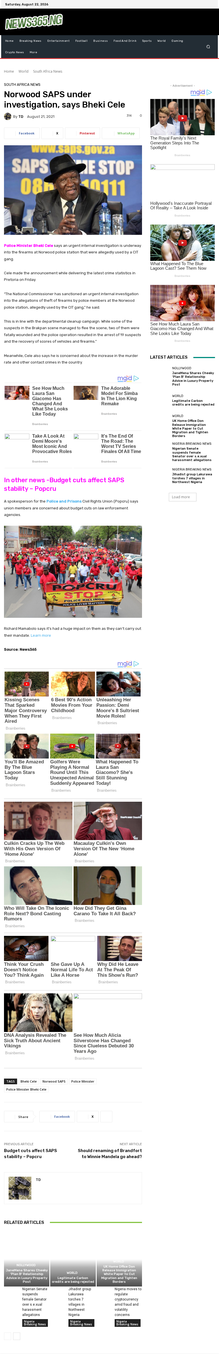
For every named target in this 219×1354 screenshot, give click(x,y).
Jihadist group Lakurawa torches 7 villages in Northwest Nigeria (192, 478)
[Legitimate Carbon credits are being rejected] (73, 1259)
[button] (208, 46)
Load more (181, 497)
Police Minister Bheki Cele (26, 1089)
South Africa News (47, 71)
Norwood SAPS (54, 1081)
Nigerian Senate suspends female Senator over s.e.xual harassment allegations (192, 454)
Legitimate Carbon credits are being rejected (73, 1280)
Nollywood (26, 1265)
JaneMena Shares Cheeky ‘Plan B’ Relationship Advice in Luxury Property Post (27, 1276)
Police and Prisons (64, 501)
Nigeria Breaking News (35, 1322)
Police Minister (82, 1081)
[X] (196, 4)
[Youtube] (210, 4)
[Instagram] (189, 4)
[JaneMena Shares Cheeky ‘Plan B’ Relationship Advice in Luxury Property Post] (26, 1259)
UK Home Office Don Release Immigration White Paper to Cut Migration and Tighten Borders (119, 1274)
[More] (106, 1116)
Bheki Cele (29, 1081)
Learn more (41, 635)
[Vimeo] (203, 4)
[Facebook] (183, 4)
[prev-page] (7, 1336)
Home (9, 71)
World (24, 71)
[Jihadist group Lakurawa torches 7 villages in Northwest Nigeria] (57, 1291)
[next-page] (16, 1336)
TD (20, 116)
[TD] (8, 116)
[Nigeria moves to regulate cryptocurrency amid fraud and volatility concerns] (103, 1291)
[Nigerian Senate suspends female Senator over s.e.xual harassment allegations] (11, 1291)
